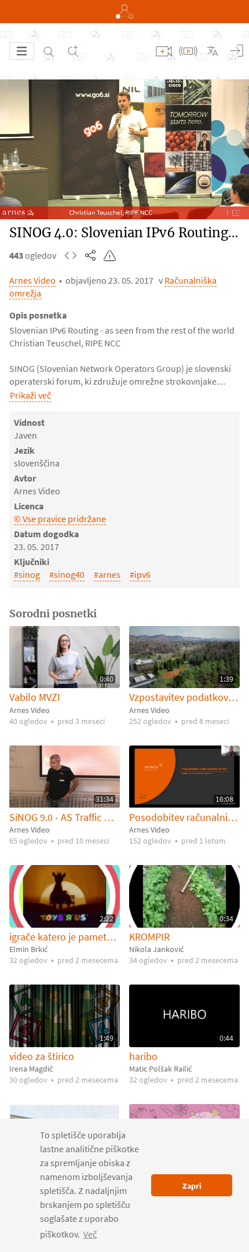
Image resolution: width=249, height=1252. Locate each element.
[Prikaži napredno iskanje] (73, 51)
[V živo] (188, 51)
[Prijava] (237, 51)
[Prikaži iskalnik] (48, 51)
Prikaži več (30, 395)
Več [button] (90, 1234)
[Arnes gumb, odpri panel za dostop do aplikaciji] (124, 11)
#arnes (107, 574)
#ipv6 (140, 574)
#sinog (27, 574)
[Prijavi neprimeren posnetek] (110, 255)
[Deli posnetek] (90, 255)
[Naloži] (164, 51)
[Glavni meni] (21, 51)
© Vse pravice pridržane (60, 518)
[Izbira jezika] (212, 51)
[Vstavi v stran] (70, 255)
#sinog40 (67, 574)
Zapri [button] (192, 1186)
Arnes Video (32, 280)
